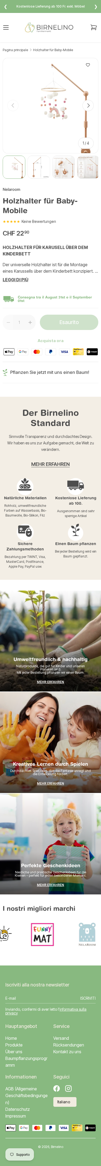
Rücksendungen (68, 1045)
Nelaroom (11, 189)
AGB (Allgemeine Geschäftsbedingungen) (26, 1095)
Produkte (14, 1045)
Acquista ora (51, 340)
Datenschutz (17, 1109)
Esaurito (69, 322)
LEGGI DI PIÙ (15, 279)
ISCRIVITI (88, 998)
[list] (50, 105)
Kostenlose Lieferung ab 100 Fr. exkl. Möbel (50, 6)
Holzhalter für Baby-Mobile (53, 50)
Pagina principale (15, 50)
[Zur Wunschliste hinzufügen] (88, 65)
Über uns (13, 1051)
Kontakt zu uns (67, 1051)
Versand (61, 1038)
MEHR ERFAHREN (50, 464)
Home (11, 1038)
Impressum (15, 1116)
